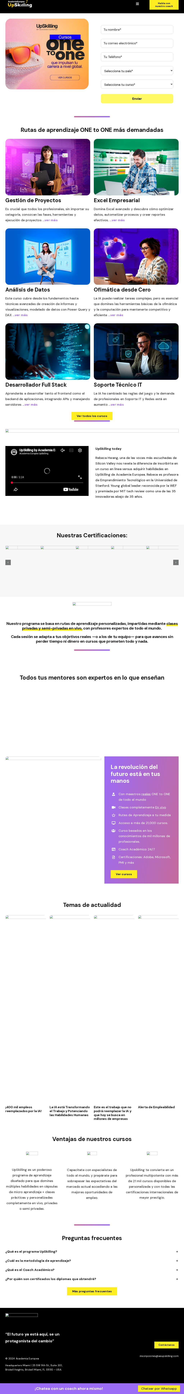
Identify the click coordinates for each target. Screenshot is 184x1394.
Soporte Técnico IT (118, 384)
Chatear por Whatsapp (159, 1388)
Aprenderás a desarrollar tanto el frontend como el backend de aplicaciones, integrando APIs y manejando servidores (47, 399)
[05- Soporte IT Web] (136, 325)
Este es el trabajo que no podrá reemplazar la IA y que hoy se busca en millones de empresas (113, 1113)
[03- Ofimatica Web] (136, 230)
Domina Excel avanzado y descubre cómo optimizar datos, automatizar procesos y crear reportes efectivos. (134, 214)
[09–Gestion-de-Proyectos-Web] (47, 140)
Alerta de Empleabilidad (156, 1107)
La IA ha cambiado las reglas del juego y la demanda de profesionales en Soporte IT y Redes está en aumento (134, 399)
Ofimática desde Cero (122, 289)
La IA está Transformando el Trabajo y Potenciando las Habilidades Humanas (70, 1111)
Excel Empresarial (117, 200)
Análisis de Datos (27, 289)
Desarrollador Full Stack (35, 384)
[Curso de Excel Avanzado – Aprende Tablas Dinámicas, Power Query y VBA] (136, 140)
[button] (8, 562)
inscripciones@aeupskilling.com (159, 1356)
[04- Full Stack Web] (47, 325)
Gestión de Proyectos (33, 200)
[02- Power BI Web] (47, 230)
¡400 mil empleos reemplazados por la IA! (23, 1109)
